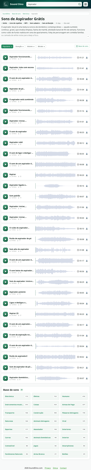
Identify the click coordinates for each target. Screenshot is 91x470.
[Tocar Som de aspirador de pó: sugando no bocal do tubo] (5, 367)
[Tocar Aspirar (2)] (5, 314)
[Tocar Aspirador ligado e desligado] (5, 185)
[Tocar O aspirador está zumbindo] (5, 100)
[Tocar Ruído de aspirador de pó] (5, 239)
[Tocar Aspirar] (5, 175)
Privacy (48, 468)
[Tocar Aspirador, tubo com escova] (5, 68)
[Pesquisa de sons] (80, 4)
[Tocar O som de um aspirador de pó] (5, 346)
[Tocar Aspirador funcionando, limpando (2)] (5, 111)
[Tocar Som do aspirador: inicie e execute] (5, 282)
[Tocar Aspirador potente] (5, 292)
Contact (63, 468)
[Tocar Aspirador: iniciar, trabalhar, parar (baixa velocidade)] (5, 207)
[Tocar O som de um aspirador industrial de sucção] (5, 324)
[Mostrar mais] (88, 36)
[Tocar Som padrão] (5, 196)
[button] (82, 46)
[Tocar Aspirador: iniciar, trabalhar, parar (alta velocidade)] (5, 218)
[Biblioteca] (85, 4)
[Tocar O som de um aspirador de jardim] (5, 260)
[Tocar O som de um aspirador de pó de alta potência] (5, 79)
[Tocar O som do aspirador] (5, 132)
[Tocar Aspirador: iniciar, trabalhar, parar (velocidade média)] (5, 121)
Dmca (55, 468)
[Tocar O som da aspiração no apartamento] (5, 335)
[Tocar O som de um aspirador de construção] (5, 164)
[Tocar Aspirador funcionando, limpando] (5, 57)
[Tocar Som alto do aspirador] (5, 250)
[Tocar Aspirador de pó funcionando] (5, 89)
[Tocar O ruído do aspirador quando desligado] (5, 228)
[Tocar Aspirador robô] (5, 143)
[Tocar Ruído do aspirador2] (5, 357)
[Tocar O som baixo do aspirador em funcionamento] (5, 271)
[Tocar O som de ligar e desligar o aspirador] (5, 153)
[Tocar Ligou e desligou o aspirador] (5, 303)
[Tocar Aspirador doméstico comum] (5, 378)
